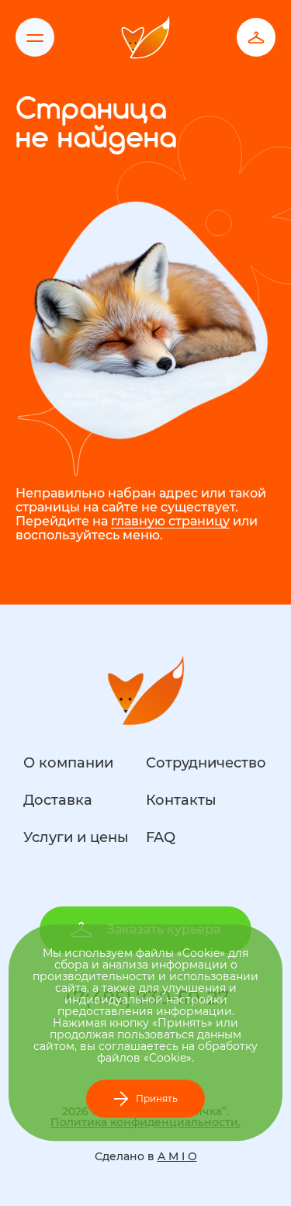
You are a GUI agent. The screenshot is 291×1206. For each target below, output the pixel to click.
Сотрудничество (206, 763)
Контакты (181, 800)
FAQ (160, 837)
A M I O (177, 1156)
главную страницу (170, 521)
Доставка (57, 800)
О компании (68, 763)
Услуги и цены (76, 837)
